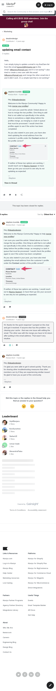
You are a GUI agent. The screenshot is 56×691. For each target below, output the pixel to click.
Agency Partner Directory (13, 605)
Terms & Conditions (18, 510)
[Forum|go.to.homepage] (11, 5)
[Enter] (4, 11)
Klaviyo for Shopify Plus (37, 563)
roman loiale (14, 444)
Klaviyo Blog (8, 568)
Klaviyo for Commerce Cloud (39, 573)
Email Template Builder (37, 605)
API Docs (31, 610)
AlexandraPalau (15, 451)
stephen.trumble (15, 92)
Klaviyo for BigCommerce (38, 568)
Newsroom (7, 632)
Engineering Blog (9, 642)
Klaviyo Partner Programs (13, 600)
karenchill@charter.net (26, 67)
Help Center (7, 573)
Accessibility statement (37, 510)
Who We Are (8, 628)
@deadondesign (18, 100)
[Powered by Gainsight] (28, 505)
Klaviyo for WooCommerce (38, 583)
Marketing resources (11, 578)
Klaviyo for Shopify (35, 559)
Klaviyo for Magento (36, 578)
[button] (2, 5)
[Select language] (38, 5)
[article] (28, 265)
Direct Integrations (35, 588)
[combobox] (28, 11)
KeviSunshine (15, 429)
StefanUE (13, 436)
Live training (7, 583)
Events (30, 600)
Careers (6, 637)
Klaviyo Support (30, 166)
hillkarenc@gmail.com (19, 70)
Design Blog (7, 647)
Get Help (31, 615)
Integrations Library (10, 610)
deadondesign (12, 38)
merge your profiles (20, 106)
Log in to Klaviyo (9, 563)
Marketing (8, 31)
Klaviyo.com (7, 559)
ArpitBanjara (14, 421)
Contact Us (7, 652)
